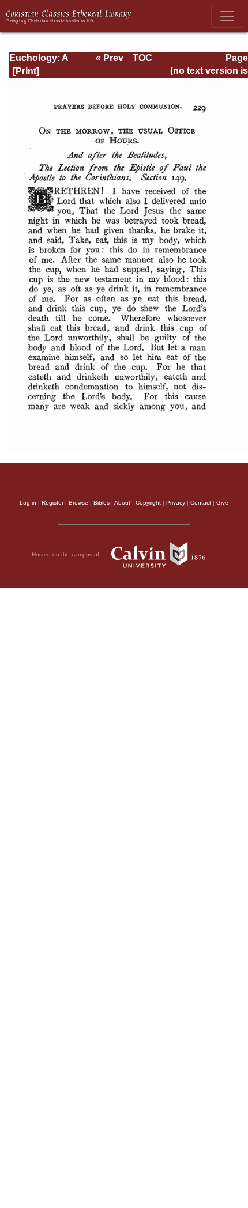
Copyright (148, 502)
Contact (200, 502)
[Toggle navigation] (227, 16)
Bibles (101, 502)
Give (222, 502)
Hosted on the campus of (66, 554)
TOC (142, 58)
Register (52, 502)
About (122, 502)
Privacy (175, 502)
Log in (28, 502)
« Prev (109, 58)
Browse (78, 502)
